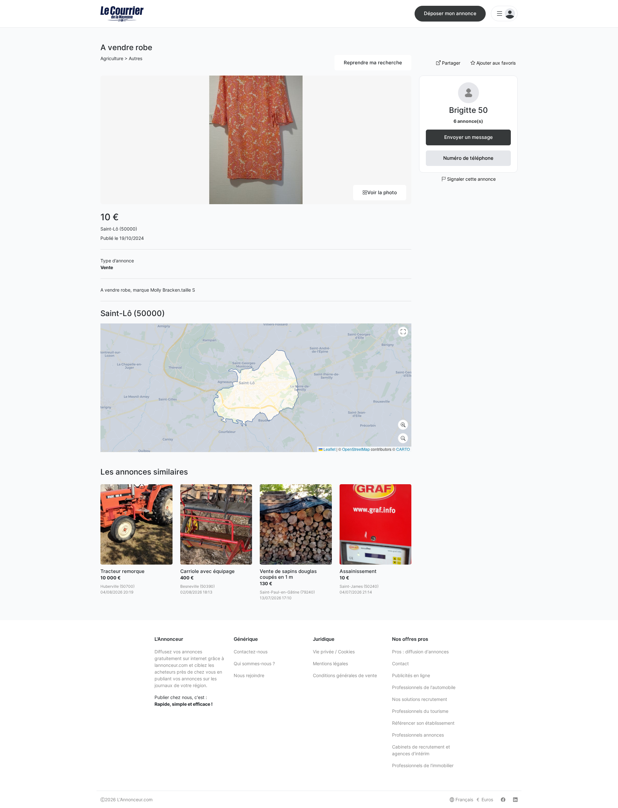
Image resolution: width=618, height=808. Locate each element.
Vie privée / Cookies (334, 651)
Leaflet (329, 449)
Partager (450, 63)
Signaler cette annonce (471, 179)
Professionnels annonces (418, 735)
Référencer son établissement (423, 723)
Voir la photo (382, 192)
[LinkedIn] (515, 799)
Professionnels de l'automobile (423, 687)
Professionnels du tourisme (420, 711)
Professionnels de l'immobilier (423, 765)
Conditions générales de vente (345, 675)
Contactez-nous (250, 651)
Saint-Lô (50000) (118, 229)
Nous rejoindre (249, 675)
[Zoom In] (403, 425)
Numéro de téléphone (468, 158)
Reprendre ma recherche (373, 62)
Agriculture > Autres (121, 58)
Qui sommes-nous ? (254, 663)
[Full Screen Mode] (403, 332)
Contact (400, 663)
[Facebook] (503, 799)
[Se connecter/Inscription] (504, 13)
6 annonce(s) (468, 121)
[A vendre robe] (255, 139)
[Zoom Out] (403, 438)
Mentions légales (330, 663)
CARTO (403, 449)
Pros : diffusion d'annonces (420, 651)
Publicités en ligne (411, 675)
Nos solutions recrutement (419, 699)
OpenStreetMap (356, 449)
